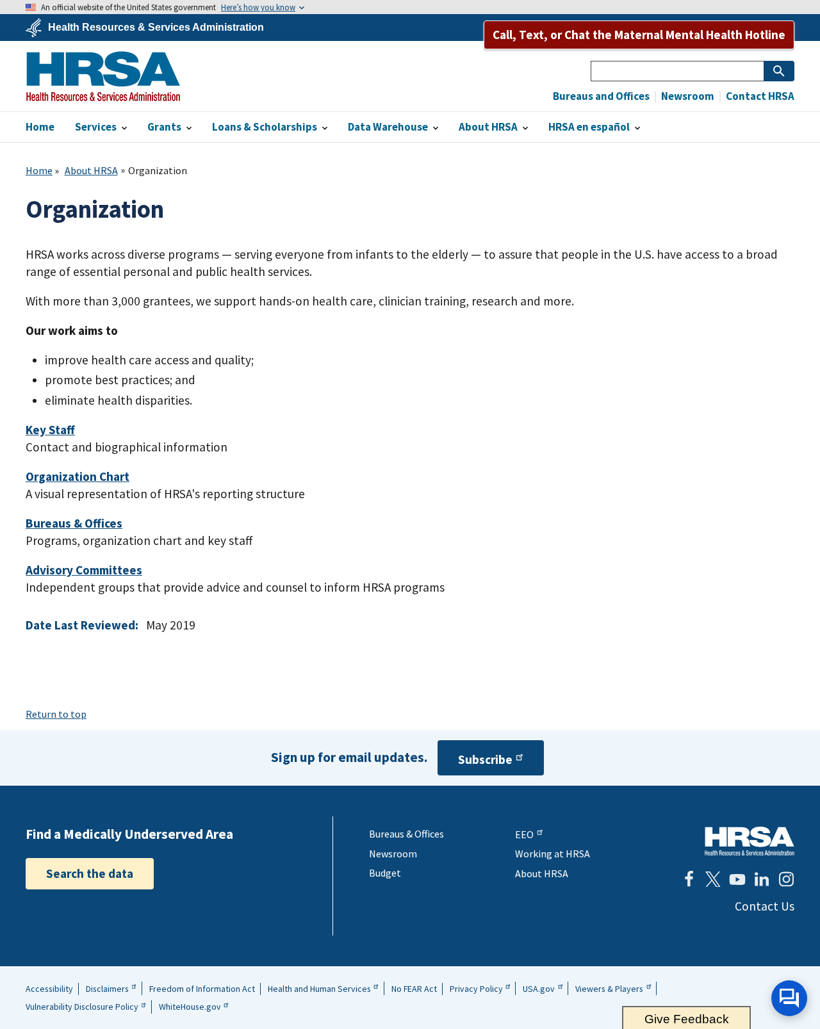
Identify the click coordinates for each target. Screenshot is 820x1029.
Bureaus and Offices (601, 96)
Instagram (786, 879)
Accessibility (49, 988)
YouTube (737, 879)
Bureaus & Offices (406, 833)
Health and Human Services (319, 988)
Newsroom (686, 96)
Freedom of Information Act (202, 988)
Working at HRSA (552, 853)
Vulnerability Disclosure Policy (82, 1006)
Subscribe (485, 759)
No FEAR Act (414, 988)
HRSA (103, 76)
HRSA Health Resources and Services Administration (749, 841)
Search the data (89, 873)
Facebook (688, 879)
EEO (524, 834)
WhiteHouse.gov (190, 1006)
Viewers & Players (609, 988)
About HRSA (91, 170)
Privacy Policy (476, 988)
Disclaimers (107, 988)
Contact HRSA (759, 96)
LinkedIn (761, 879)
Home (39, 170)
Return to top (56, 714)
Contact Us (764, 906)
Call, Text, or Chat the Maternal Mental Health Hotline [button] (639, 34)
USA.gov (539, 988)
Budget (385, 872)
